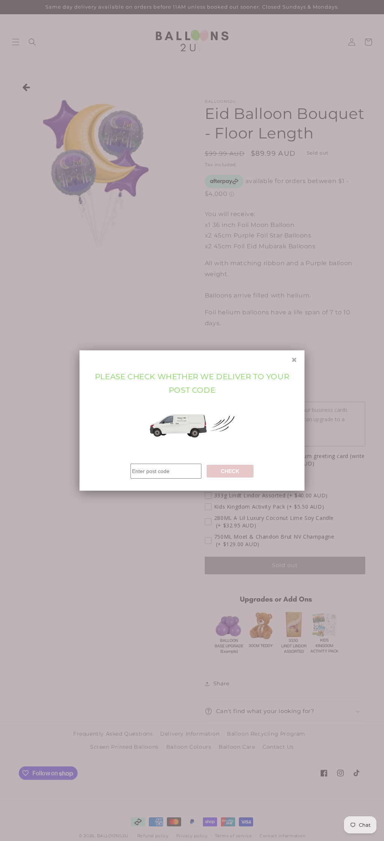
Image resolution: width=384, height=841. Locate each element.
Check (230, 471)
